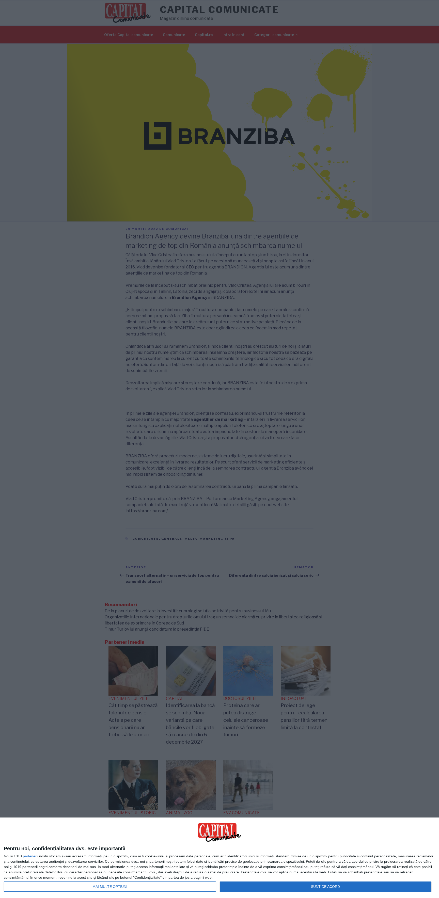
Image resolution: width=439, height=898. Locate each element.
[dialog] (219, 858)
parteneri (30, 856)
